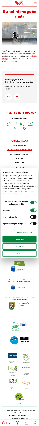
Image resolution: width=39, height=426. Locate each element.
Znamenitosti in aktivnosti (19, 150)
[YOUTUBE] (30, 124)
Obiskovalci (19, 140)
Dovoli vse (20, 239)
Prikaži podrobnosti (24, 232)
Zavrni (19, 253)
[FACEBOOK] (15, 124)
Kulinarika (20, 158)
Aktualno (19, 163)
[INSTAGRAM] (22, 124)
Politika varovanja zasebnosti (18, 415)
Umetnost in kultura (19, 154)
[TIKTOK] (8, 124)
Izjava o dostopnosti (28, 410)
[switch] (33, 210)
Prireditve (19, 167)
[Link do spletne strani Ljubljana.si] (19, 306)
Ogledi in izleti (19, 145)
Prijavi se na (19, 112)
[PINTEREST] (24, 129)
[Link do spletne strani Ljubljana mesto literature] (19, 340)
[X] (15, 129)
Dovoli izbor (19, 246)
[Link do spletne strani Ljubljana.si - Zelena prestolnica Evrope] (19, 326)
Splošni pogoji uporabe (19, 412)
